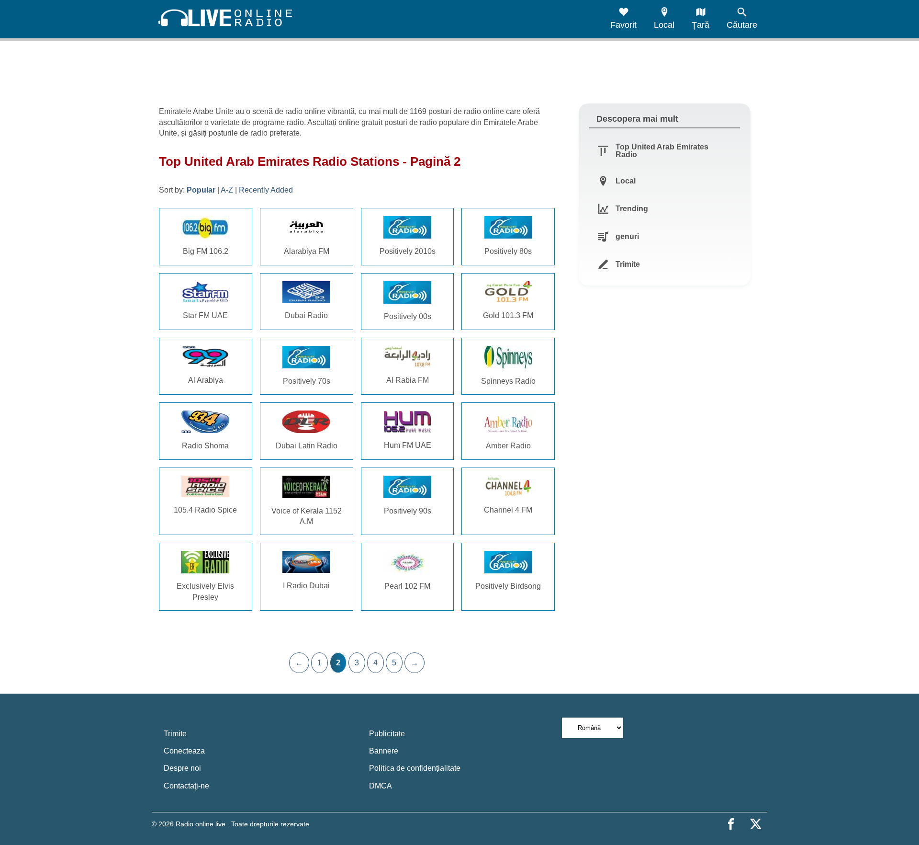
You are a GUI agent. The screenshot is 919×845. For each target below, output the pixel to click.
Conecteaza (184, 751)
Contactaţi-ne (186, 786)
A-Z (227, 190)
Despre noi (182, 768)
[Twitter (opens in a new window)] (755, 823)
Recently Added (266, 190)
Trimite (175, 734)
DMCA (380, 786)
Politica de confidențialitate (414, 768)
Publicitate (387, 734)
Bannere (383, 751)
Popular (201, 190)
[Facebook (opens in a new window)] (730, 823)
